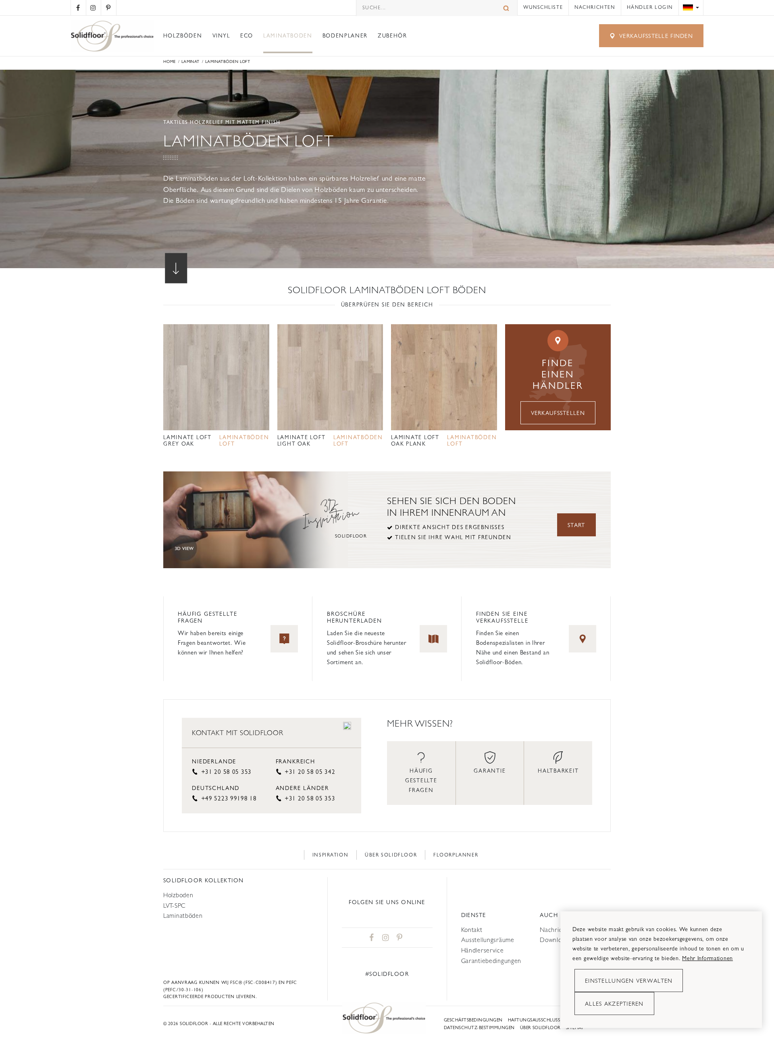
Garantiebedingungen (491, 961)
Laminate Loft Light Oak (301, 440)
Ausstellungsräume (487, 940)
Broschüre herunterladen (354, 617)
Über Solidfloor (391, 855)
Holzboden (178, 895)
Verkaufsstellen (558, 413)
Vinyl (221, 36)
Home (169, 61)
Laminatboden (287, 36)
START (576, 525)
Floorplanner (455, 855)
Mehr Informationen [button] (707, 958)
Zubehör (392, 36)
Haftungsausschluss (534, 1020)
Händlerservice (482, 950)
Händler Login (650, 7)
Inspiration (330, 855)
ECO (246, 36)
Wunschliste (543, 7)
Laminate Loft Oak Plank (415, 440)
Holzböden (182, 36)
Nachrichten (594, 7)
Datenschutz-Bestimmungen (479, 1027)
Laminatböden (183, 915)
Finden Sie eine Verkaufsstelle (502, 617)
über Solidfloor (540, 1027)
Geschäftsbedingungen (473, 1020)
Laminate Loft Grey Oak (187, 440)
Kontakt (472, 930)
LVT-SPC (174, 905)
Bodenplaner (345, 36)
